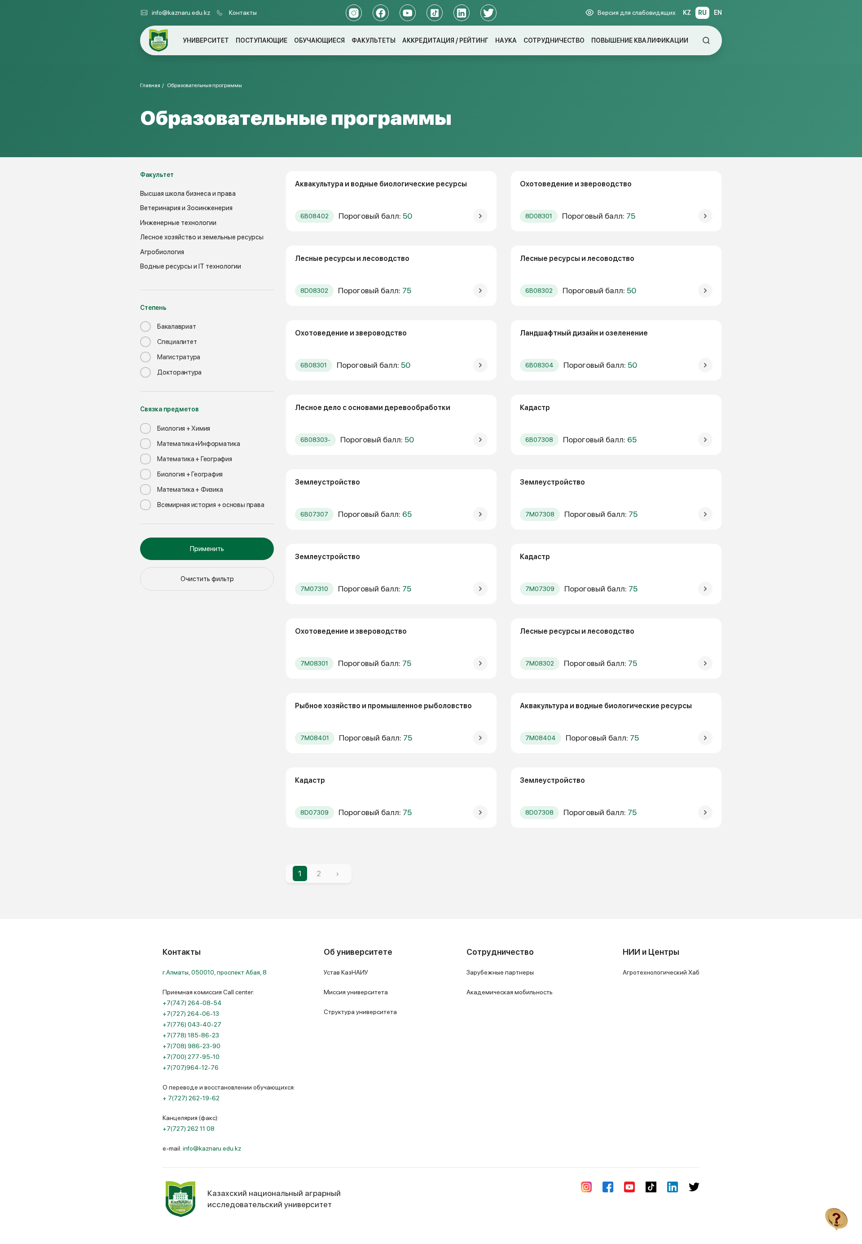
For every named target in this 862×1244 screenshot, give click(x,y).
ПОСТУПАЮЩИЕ (261, 40)
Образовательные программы (204, 85)
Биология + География (190, 474)
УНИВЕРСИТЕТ (206, 40)
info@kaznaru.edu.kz (181, 12)
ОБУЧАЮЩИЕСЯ (319, 40)
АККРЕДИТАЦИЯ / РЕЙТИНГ (445, 40)
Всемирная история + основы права (210, 505)
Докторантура (179, 372)
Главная (150, 85)
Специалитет (177, 342)
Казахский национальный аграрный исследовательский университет (274, 1198)
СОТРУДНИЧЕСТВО (554, 40)
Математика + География (194, 459)
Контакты (243, 12)
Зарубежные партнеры (500, 972)
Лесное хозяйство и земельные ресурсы (202, 237)
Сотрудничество (500, 952)
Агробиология (162, 252)
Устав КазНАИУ (346, 972)
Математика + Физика (190, 489)
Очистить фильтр (207, 579)
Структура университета (360, 1011)
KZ (687, 12)
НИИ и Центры (651, 952)
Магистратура (178, 357)
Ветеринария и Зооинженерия (186, 208)
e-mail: (202, 1148)
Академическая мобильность (509, 992)
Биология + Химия (183, 428)
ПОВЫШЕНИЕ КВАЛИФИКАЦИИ (639, 40)
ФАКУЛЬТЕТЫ (374, 40)
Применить (207, 549)
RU (702, 12)
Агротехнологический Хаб (661, 972)
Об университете (358, 952)
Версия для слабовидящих (637, 12)
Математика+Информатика (198, 444)
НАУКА (506, 40)
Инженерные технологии (178, 223)
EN (718, 12)
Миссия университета (356, 992)
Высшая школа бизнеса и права (188, 194)
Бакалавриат (176, 326)
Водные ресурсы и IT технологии (190, 266)
